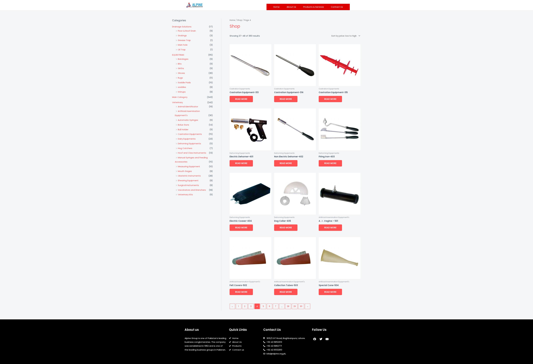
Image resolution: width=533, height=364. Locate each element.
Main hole (183, 44)
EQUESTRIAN (178, 54)
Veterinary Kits (185, 194)
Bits (180, 63)
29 (294, 306)
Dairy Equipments (187, 138)
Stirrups (182, 91)
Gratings (182, 35)
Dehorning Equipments (189, 143)
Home (276, 6)
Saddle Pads (184, 82)
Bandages (183, 59)
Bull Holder (183, 129)
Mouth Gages (185, 171)
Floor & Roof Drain (187, 30)
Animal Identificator (188, 106)
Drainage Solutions (181, 26)
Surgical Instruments (188, 185)
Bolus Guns (183, 124)
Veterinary (177, 102)
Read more (241, 99)
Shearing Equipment (188, 180)
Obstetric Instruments (189, 175)
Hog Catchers (185, 148)
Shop (239, 20)
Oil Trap (182, 49)
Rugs (180, 77)
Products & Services (313, 6)
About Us (291, 6)
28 (288, 306)
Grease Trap (184, 40)
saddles (182, 87)
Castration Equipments (190, 134)
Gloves (181, 73)
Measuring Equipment (189, 166)
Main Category (179, 97)
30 (301, 306)
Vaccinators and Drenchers (192, 189)
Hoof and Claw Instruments (192, 152)
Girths (181, 68)
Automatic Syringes (188, 120)
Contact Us (337, 6)
